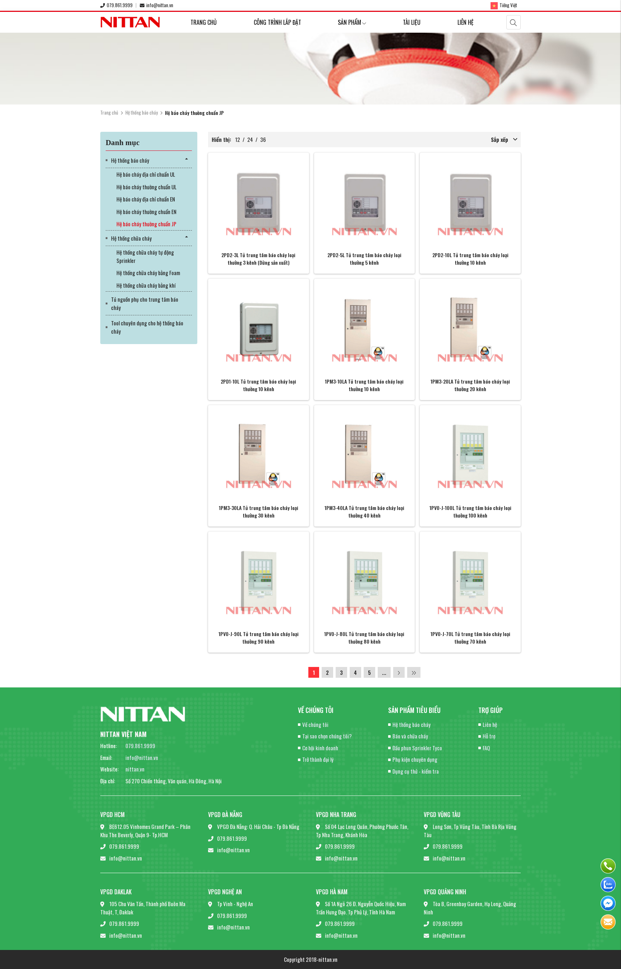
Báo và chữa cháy (410, 736)
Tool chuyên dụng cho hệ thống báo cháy (147, 327)
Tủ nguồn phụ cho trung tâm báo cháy (144, 303)
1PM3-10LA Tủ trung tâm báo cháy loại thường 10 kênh (364, 385)
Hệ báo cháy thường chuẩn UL (146, 187)
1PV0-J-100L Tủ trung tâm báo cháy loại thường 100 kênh (470, 511)
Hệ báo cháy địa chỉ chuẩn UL (145, 174)
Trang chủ (203, 22)
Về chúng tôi (315, 724)
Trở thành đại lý (318, 759)
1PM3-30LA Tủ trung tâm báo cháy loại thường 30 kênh (258, 511)
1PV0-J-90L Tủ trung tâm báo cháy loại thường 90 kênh (258, 637)
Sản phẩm (349, 22)
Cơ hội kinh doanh (320, 748)
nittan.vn (134, 769)
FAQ (486, 748)
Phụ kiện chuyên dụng (414, 759)
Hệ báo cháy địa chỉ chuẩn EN (145, 199)
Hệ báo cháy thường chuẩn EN (146, 211)
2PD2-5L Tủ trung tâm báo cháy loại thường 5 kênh (364, 258)
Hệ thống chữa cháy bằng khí (145, 285)
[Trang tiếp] (399, 672)
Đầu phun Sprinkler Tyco (417, 748)
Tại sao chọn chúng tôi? (327, 736)
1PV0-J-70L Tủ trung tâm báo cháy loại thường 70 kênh (470, 637)
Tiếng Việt (508, 5)
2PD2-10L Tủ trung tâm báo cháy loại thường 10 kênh (470, 258)
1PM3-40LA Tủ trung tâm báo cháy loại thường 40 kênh (364, 511)
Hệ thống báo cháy (141, 112)
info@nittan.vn (159, 5)
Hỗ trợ (489, 736)
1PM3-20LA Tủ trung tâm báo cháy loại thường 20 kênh (470, 385)
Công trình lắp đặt (277, 22)
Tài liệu (411, 22)
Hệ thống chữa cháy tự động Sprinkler (145, 256)
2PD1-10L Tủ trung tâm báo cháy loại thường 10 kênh (258, 385)
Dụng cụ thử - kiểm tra (415, 771)
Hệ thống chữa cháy (131, 238)
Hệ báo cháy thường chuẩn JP (146, 224)
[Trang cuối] (413, 672)
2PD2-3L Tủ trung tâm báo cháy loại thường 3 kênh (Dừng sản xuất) (258, 258)
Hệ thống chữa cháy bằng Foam (148, 273)
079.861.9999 (120, 5)
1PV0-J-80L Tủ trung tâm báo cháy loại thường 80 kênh (364, 637)
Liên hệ (465, 22)
